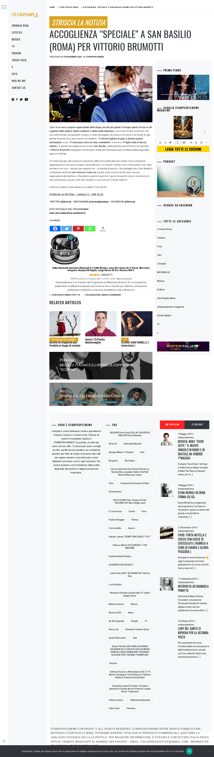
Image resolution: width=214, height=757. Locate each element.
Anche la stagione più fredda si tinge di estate (64, 342)
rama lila (113, 629)
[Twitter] (66, 227)
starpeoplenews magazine (170, 306)
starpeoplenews (95, 57)
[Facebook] (55, 227)
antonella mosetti (132, 443)
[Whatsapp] (89, 227)
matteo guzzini (116, 604)
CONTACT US (19, 88)
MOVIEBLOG (163, 272)
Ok (189, 751)
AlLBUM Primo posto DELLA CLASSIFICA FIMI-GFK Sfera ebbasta (130, 434)
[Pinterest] (78, 227)
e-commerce (115, 511)
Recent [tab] (198, 424)
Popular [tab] (173, 424)
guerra (131, 528)
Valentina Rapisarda (140, 700)
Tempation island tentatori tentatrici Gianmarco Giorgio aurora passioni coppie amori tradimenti (130, 689)
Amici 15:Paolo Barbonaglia (95, 341)
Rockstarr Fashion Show (137, 629)
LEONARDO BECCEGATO (121, 564)
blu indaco (130, 460)
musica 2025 (115, 612)
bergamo (113, 460)
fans (144, 511)
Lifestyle (17, 32)
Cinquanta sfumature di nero (134, 483)
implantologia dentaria (120, 556)
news (131, 612)
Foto (14, 74)
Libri (159, 255)
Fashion (16, 53)
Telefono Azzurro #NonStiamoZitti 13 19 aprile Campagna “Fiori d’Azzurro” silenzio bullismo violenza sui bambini (130, 675)
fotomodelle (115, 528)
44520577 (107, 274)
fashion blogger (117, 519)
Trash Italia (19, 60)
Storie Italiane (164, 315)
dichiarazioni (93, 295)
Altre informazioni (124, 279)
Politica (161, 289)
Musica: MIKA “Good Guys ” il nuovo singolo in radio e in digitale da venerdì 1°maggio (191, 450)
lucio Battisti (115, 584)
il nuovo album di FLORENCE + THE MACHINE (130, 546)
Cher (111, 483)
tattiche (113, 663)
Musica (16, 39)
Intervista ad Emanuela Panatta (193, 588)
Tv (13, 46)
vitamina (130, 708)
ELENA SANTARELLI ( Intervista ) (135, 342)
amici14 (113, 443)
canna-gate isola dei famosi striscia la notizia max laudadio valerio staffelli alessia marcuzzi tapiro (129, 472)
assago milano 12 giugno (121, 452)
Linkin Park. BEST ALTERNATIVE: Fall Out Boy (130, 574)
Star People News (61, 295)
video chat (114, 708)
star (135, 638)
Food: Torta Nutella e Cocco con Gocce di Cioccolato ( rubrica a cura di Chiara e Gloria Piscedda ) (193, 543)
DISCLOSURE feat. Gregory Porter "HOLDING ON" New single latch (129, 501)
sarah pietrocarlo (117, 638)
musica (134, 604)
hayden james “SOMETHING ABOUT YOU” (130, 536)
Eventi (132, 511)
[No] (210, 751)
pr (146, 621)
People (134, 621)
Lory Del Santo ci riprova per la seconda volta (193, 632)
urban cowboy (116, 700)
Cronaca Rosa (20, 25)
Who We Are (19, 81)
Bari (142, 452)
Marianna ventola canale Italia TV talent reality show (130, 594)
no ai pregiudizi (116, 621)
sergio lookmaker (111, 295)
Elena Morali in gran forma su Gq (191, 494)
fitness (134, 519)
